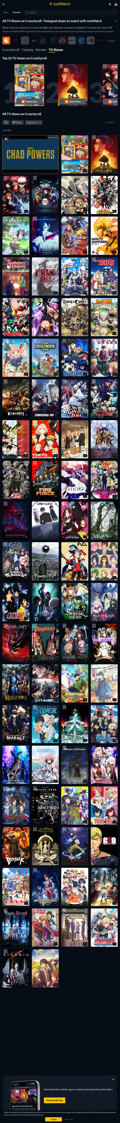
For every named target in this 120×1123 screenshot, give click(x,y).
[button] (29, 85)
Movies (41, 50)
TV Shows (56, 50)
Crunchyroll (11, 50)
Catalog (27, 50)
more (36, 167)
